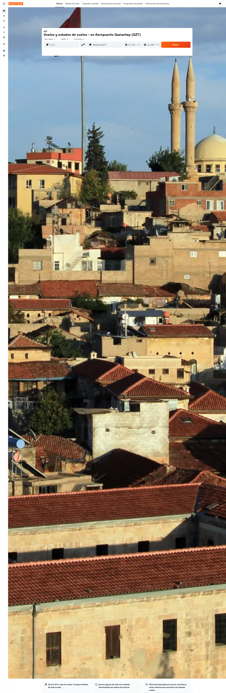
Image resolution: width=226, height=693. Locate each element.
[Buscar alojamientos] (4, 15)
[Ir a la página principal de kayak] (15, 3)
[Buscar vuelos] (4, 10)
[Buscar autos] (4, 20)
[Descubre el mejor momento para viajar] (4, 37)
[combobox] (50, 39)
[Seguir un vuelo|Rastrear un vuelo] (4, 32)
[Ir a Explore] (4, 27)
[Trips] (4, 44)
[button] (4, 3)
